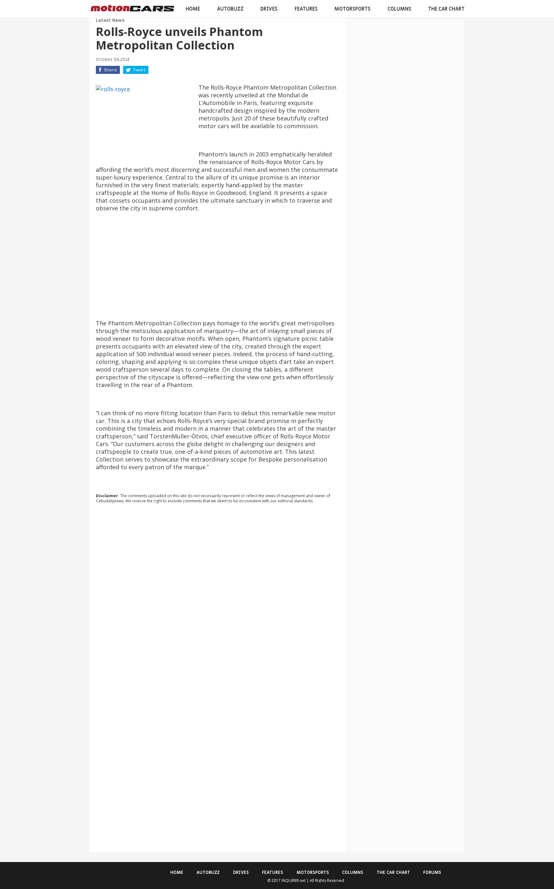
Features (306, 9)
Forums (432, 872)
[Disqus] (218, 595)
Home (193, 9)
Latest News (110, 20)
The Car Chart (446, 9)
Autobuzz (230, 9)
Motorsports (352, 9)
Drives (269, 9)
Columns (399, 9)
